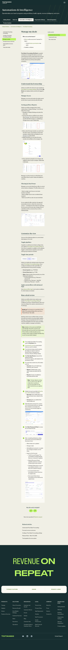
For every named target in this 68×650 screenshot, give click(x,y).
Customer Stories (28, 609)
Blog (25, 618)
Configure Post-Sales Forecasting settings (32, 533)
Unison (3, 611)
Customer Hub (27, 621)
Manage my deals (6, 39)
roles (27, 39)
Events (25, 612)
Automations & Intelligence (25, 19)
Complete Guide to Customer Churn (28, 625)
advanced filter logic (28, 289)
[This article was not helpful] (35, 510)
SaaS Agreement (39, 611)
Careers (48, 611)
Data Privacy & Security (38, 625)
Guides (25, 615)
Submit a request (38, 517)
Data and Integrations (60, 622)
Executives (15, 621)
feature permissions (34, 43)
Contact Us (48, 614)
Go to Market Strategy (15, 612)
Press (47, 608)
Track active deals (6, 47)
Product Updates (7, 23)
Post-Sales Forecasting (27, 26)
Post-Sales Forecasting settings (28, 89)
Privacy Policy (38, 608)
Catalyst (3, 608)
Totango (3, 605)
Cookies (37, 614)
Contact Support (59, 636)
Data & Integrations (51, 19)
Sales (14, 618)
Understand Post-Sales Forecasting (30, 527)
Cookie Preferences (38, 620)
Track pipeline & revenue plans (29, 538)
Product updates (61, 626)
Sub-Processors (39, 617)
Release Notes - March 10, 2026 (29, 535)
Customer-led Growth (27, 606)
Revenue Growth (17, 608)
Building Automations (61, 613)
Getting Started (6, 19)
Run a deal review (52, 39)
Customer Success (17, 615)
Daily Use (15, 19)
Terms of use (38, 605)
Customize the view (29, 345)
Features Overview (5, 614)
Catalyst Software (5, 26)
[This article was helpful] (31, 510)
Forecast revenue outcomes (29, 530)
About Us (48, 605)
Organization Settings (40, 19)
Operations (15, 624)
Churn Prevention (17, 605)
